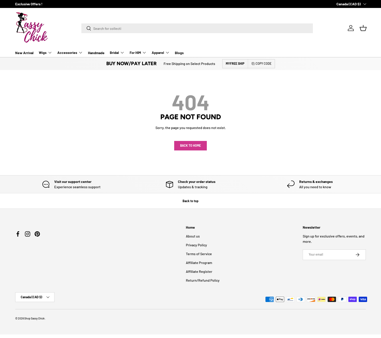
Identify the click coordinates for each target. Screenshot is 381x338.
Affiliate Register (199, 271)
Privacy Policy (196, 245)
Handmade (96, 53)
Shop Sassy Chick (34, 318)
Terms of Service (199, 254)
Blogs (179, 53)
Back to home (190, 145)
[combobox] (197, 28)
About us (193, 236)
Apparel (158, 52)
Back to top (190, 201)
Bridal (114, 52)
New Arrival (24, 53)
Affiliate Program (199, 262)
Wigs (43, 52)
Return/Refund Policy (203, 280)
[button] (363, 28)
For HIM (135, 52)
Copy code (263, 63)
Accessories (67, 52)
